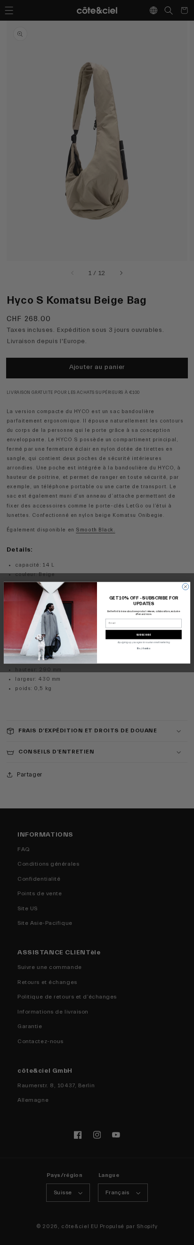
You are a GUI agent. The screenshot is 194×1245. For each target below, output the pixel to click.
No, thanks (143, 648)
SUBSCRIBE (144, 634)
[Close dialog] (185, 586)
